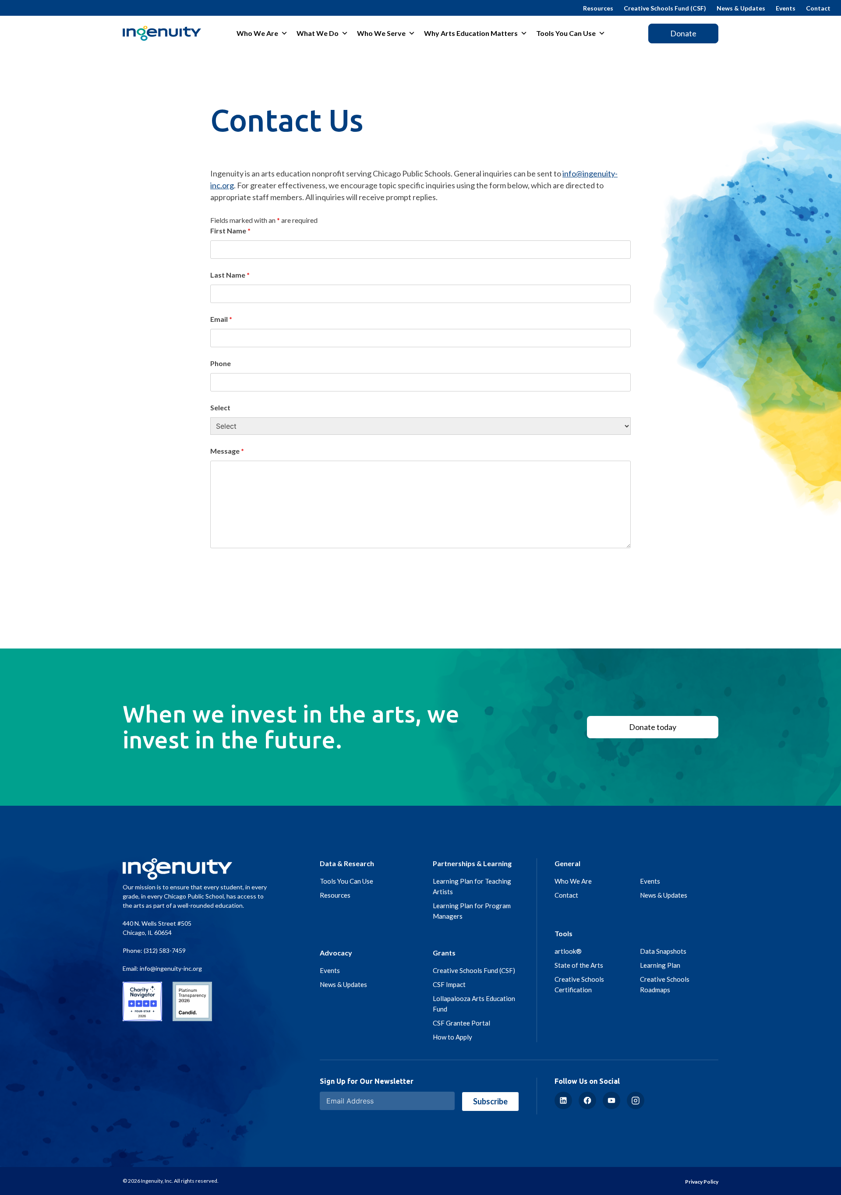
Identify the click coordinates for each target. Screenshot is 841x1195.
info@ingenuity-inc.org (171, 968)
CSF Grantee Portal (461, 1023)
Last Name (230, 275)
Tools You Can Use (566, 33)
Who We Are (257, 33)
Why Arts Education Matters (471, 33)
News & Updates (741, 8)
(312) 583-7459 (165, 950)
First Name (230, 230)
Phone (220, 363)
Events (785, 8)
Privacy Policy (701, 1181)
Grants (444, 952)
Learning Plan (660, 965)
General (567, 863)
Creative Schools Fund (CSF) (665, 8)
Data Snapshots (663, 951)
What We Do (318, 33)
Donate (683, 33)
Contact (818, 8)
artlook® (568, 951)
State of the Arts (579, 965)
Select (220, 407)
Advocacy (336, 952)
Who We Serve (381, 33)
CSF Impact (449, 984)
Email (221, 319)
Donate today (652, 727)
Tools (563, 933)
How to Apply (452, 1037)
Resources (598, 8)
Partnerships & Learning (472, 863)
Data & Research (347, 863)
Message (227, 451)
